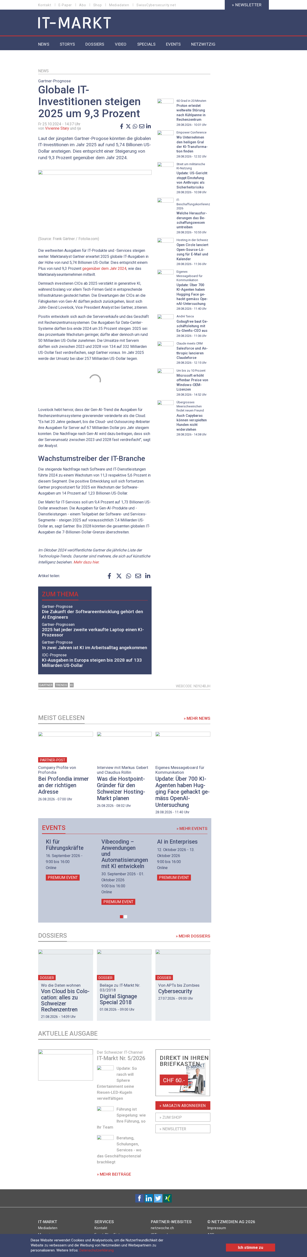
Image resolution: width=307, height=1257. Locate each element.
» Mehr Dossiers (193, 936)
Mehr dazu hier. (86, 562)
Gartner (46, 685)
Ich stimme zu (250, 1247)
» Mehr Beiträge (114, 1174)
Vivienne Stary (57, 128)
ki (71, 685)
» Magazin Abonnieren (182, 1105)
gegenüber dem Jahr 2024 (104, 268)
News (43, 71)
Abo (82, 5)
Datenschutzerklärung (96, 1250)
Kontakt (44, 5)
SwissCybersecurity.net (156, 5)
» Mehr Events (192, 828)
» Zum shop (170, 1117)
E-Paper (65, 5)
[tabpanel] (68, 859)
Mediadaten (119, 5)
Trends (61, 685)
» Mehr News (197, 718)
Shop (97, 5)
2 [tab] (125, 916)
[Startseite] (74, 23)
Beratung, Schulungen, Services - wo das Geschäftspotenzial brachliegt (119, 1150)
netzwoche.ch (162, 1228)
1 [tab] (121, 916)
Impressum (216, 1228)
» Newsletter (247, 4)
